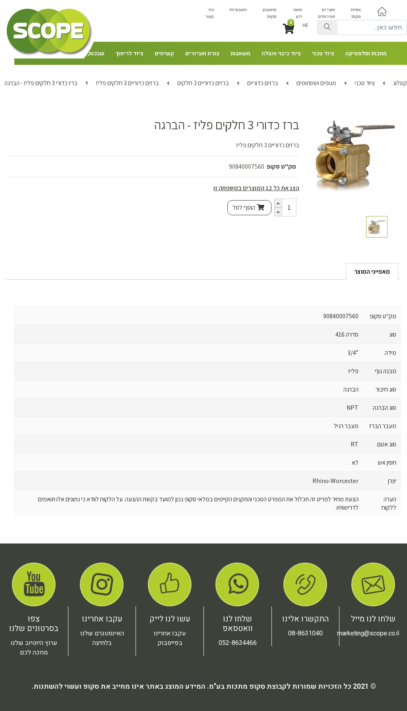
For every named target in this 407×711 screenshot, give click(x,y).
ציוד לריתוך (129, 53)
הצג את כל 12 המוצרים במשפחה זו (256, 188)
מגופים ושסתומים (316, 83)
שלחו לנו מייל (373, 619)
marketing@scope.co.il (368, 633)
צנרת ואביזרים (202, 53)
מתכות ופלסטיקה (366, 53)
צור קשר (209, 13)
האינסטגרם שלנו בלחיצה (102, 638)
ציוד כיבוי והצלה (281, 53)
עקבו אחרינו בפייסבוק (170, 638)
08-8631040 (305, 633)
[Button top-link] (382, 11)
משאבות (240, 53)
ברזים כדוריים (262, 83)
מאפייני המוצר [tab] (372, 271)
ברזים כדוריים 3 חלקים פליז (127, 83)
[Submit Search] (327, 27)
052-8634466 (238, 643)
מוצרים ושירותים (326, 13)
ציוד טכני (323, 53)
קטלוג (400, 83)
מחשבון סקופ (270, 13)
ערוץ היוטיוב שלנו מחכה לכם (34, 647)
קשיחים (164, 53)
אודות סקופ (356, 13)
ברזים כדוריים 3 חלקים (203, 83)
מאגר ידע (297, 13)
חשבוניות (238, 9)
